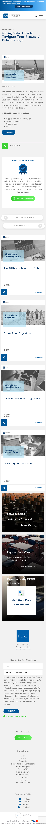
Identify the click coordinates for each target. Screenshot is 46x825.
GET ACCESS (8, 132)
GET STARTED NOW (24, 6)
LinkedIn (26, 804)
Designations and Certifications (23, 764)
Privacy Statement (23, 782)
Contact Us (23, 761)
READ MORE (39, 292)
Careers (23, 758)
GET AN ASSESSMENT (25, 198)
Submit (11, 711)
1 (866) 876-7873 (23, 738)
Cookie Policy (23, 777)
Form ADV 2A (23, 769)
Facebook (26, 807)
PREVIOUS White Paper (25, 218)
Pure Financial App (23, 774)
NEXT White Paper (21, 226)
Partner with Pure (23, 772)
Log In (23, 756)
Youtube (26, 799)
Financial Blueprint (23, 766)
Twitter (26, 801)
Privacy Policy (23, 780)
